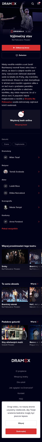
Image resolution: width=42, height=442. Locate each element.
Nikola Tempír (15, 207)
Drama (6, 144)
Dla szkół (21, 382)
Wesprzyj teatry (21, 376)
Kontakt (21, 393)
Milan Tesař (12, 157)
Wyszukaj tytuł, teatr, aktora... (22, 3)
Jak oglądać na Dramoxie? (21, 387)
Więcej (33, 283)
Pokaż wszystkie (10, 228)
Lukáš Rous (12, 186)
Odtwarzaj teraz (22, 47)
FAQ (21, 398)
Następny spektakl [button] (36, 262)
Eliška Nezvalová (15, 192)
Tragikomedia (19, 144)
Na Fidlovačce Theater (21, 40)
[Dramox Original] (17, 31)
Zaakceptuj (21, 431)
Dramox (9, 3)
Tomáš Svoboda (16, 171)
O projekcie (21, 371)
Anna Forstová (14, 221)
